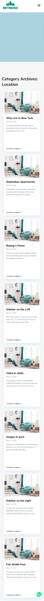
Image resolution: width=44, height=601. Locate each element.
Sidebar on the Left (18, 309)
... (25, 131)
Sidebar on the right (18, 500)
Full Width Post (16, 564)
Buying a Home (15, 245)
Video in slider (15, 373)
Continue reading (13, 149)
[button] (39, 5)
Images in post (15, 437)
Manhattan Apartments (20, 182)
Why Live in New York (19, 118)
